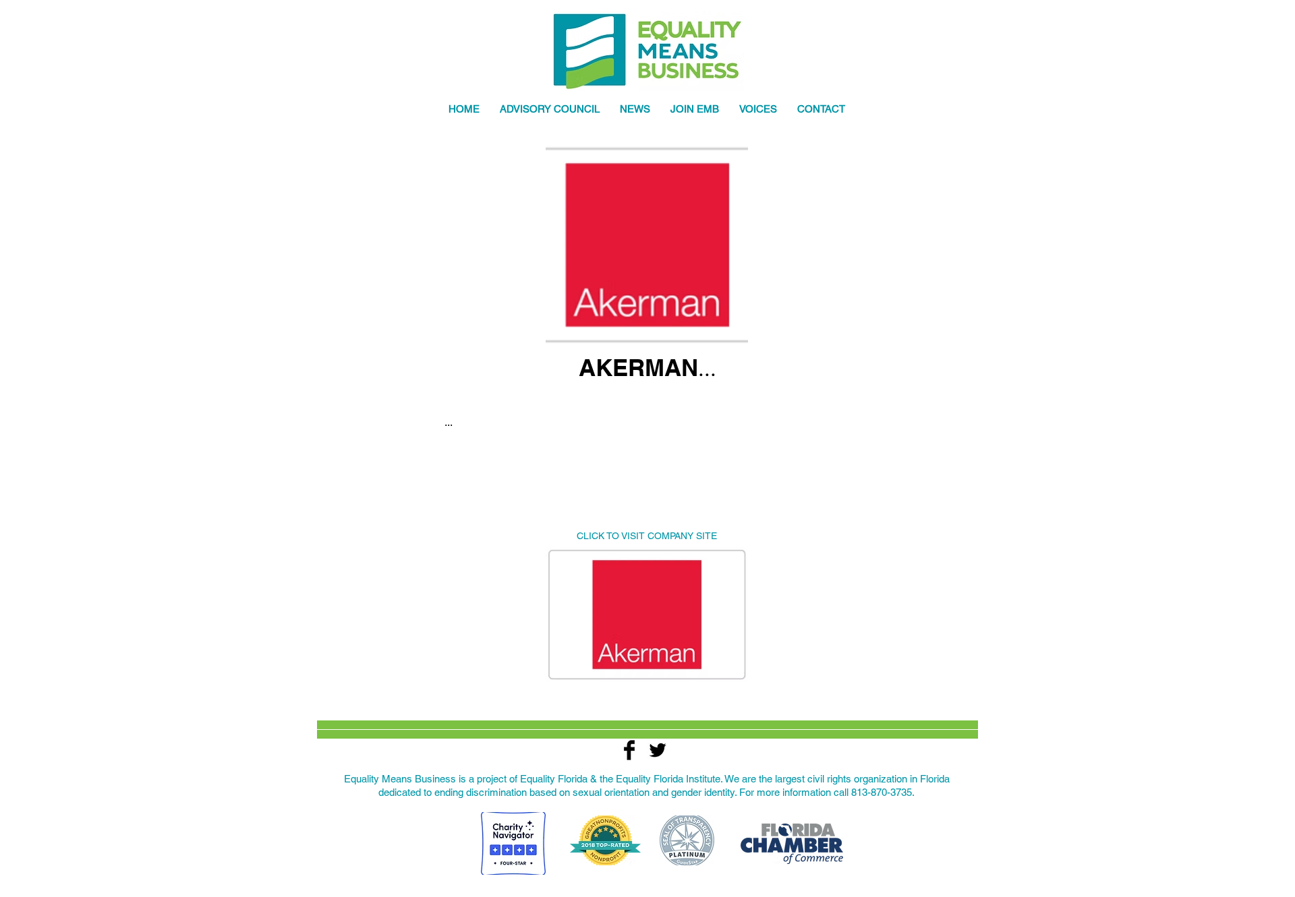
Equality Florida (553, 778)
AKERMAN (638, 367)
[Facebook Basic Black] (629, 750)
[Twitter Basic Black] (658, 750)
